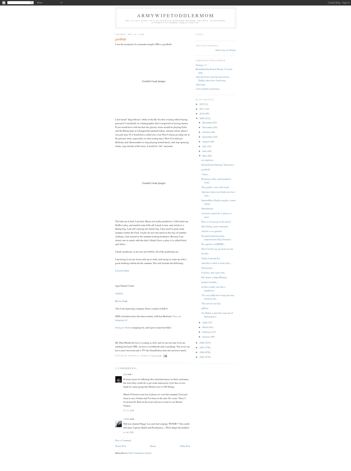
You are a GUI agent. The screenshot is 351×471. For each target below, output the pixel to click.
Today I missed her (210, 258)
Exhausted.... (207, 267)
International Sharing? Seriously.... (218, 164)
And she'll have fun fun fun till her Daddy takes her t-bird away (212, 78)
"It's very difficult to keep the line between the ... (217, 297)
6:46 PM (128, 432)
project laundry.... (210, 282)
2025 (202, 104)
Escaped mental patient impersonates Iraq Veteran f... (217, 237)
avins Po (121, 301)
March (205, 327)
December (207, 122)
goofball (205, 169)
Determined (207, 208)
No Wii (205, 253)
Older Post (185, 446)
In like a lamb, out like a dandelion (213, 288)
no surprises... (208, 160)
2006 (202, 352)
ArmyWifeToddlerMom (175, 15)
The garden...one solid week (215, 187)
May (204, 155)
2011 (202, 108)
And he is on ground (211, 231)
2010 (202, 113)
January (206, 336)
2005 (202, 357)
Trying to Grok (122, 327)
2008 (202, 342)
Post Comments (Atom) (140, 453)
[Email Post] (165, 356)
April (205, 322)
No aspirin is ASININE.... (213, 244)
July (204, 146)
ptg (125, 374)
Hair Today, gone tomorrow (214, 226)
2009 (202, 118)
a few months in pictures (208, 88)
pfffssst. (205, 308)
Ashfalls (119, 293)
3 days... (205, 174)
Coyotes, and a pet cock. (213, 272)
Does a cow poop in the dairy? (216, 221)
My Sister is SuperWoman (214, 277)
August (206, 141)
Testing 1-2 (201, 65)
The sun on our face (211, 303)
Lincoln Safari (122, 270)
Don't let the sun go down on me (217, 248)
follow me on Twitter (226, 50)
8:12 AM (128, 410)
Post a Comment (123, 440)
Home (153, 446)
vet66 (126, 418)
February (207, 332)
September (207, 136)
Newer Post (120, 446)
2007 (202, 347)
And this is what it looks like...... (217, 263)
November (207, 127)
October (206, 132)
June (204, 151)
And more (200, 84)
